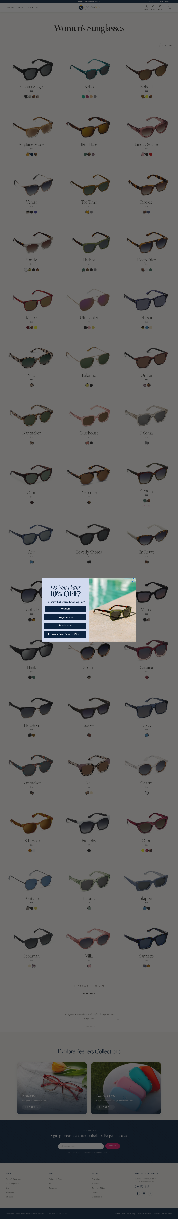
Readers (65, 608)
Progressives (65, 617)
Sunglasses (65, 625)
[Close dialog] (133, 580)
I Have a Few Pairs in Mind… (65, 634)
